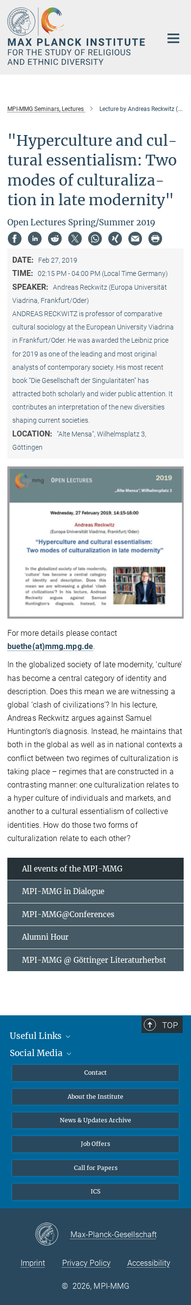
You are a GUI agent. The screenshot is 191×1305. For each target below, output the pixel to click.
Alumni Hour (45, 937)
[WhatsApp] (95, 238)
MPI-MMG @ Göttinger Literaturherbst (94, 960)
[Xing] (115, 238)
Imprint (33, 1263)
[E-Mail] (135, 238)
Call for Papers (96, 1167)
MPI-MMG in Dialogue (63, 891)
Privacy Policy (86, 1263)
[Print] (155, 238)
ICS (95, 1191)
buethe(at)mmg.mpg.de (50, 646)
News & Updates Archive (95, 1120)
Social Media (37, 1053)
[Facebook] (14, 238)
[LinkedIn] (34, 238)
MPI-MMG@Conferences (68, 914)
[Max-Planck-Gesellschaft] (53, 1235)
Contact (95, 1072)
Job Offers (95, 1143)
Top (170, 1025)
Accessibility (148, 1263)
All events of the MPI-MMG (72, 868)
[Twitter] (75, 238)
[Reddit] (55, 238)
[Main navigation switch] (173, 38)
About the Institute (95, 1096)
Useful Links (37, 1036)
